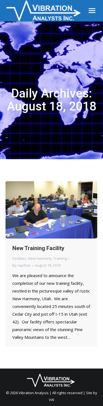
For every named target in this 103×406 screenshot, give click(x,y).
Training (60, 258)
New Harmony (40, 258)
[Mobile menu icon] (92, 10)
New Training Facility (38, 248)
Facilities (19, 258)
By (21, 265)
